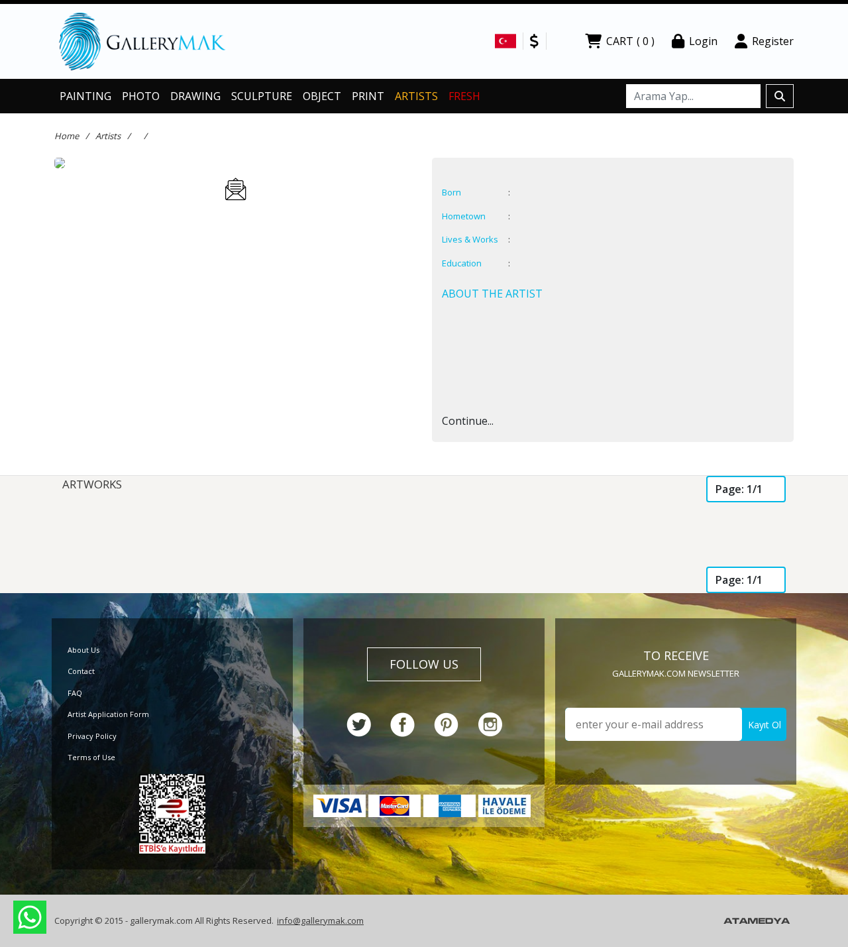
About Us (83, 650)
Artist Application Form (108, 714)
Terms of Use (91, 757)
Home (66, 136)
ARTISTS (416, 96)
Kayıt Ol (764, 724)
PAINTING (85, 96)
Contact (81, 671)
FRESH (464, 96)
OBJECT (322, 96)
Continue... (468, 421)
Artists (108, 136)
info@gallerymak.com (320, 920)
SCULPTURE (261, 96)
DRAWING (195, 96)
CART (630, 41)
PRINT (368, 96)
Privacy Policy (92, 736)
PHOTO (141, 96)
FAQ (75, 693)
